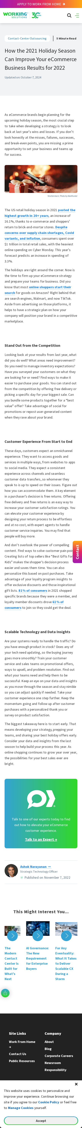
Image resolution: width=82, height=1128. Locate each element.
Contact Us (17, 1054)
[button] (76, 1084)
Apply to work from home (39, 4)
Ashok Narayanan (33, 867)
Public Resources (22, 1061)
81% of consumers (32, 590)
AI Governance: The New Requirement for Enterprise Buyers (37, 958)
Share (5, 993)
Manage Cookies (21, 1108)
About (49, 1042)
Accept (41, 1121)
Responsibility (55, 1070)
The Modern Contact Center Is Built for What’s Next (11, 963)
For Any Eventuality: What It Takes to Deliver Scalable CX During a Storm (65, 963)
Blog (48, 1049)
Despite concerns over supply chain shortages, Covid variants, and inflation (39, 233)
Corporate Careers (59, 1056)
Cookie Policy (48, 1102)
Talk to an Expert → (41, 839)
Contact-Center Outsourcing (27, 38)
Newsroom (53, 1063)
